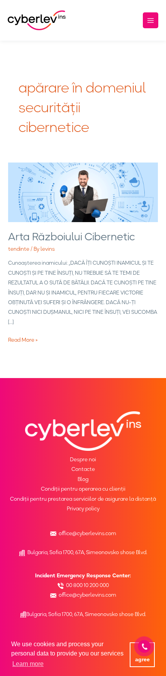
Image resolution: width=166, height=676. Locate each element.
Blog (83, 479)
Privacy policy (83, 508)
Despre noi (83, 459)
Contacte (83, 469)
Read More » (23, 339)
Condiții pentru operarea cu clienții (83, 488)
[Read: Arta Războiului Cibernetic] (83, 191)
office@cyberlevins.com (87, 533)
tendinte (18, 249)
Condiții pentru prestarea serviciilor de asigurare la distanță (83, 499)
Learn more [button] (28, 664)
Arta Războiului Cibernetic (71, 236)
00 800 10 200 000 (87, 585)
